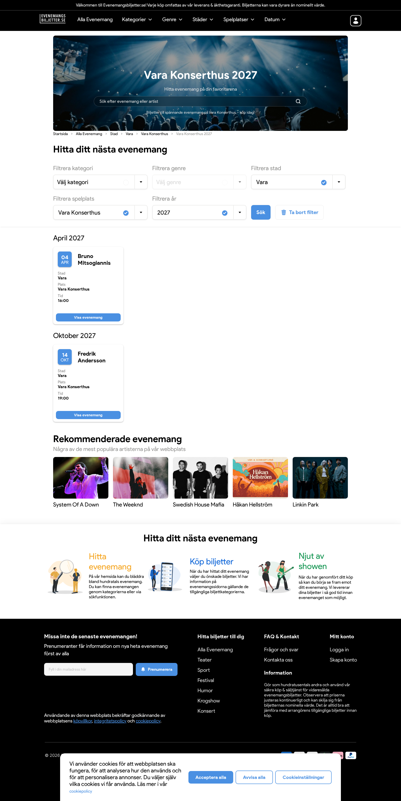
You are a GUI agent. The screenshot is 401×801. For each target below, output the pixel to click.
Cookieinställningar (278, 721)
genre (169, 168)
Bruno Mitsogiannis (94, 259)
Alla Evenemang (95, 19)
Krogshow (208, 701)
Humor (205, 690)
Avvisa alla (254, 777)
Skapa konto (343, 660)
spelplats (73, 198)
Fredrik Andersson (92, 357)
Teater (204, 660)
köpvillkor (82, 721)
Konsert (206, 711)
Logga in (339, 649)
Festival (205, 680)
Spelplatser (235, 19)
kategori (73, 168)
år (164, 198)
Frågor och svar (281, 649)
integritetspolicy (110, 721)
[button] (137, 20)
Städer (200, 19)
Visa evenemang (88, 317)
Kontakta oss (278, 660)
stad (266, 168)
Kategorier (134, 19)
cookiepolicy (148, 721)
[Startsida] (56, 20)
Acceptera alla (210, 777)
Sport (203, 670)
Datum (272, 19)
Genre (169, 19)
